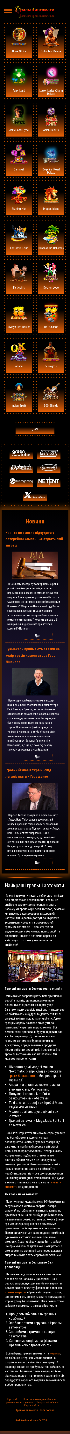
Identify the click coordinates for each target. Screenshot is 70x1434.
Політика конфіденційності (39, 1399)
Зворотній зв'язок (48, 1402)
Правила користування (18, 1402)
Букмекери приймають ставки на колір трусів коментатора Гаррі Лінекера (32, 655)
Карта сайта (31, 1405)
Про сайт (13, 1399)
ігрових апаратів (15, 1292)
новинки (55, 1353)
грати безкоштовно (23, 1075)
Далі (35, 429)
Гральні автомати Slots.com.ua (35, 1410)
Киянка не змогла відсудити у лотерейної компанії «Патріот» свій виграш (34, 538)
